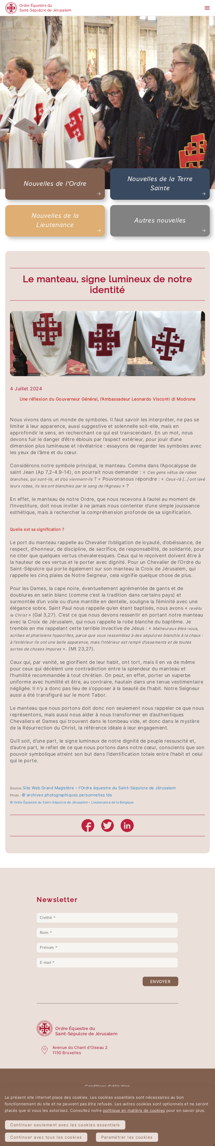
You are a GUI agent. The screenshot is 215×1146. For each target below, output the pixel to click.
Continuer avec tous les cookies (46, 1137)
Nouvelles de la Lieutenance (55, 220)
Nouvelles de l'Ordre (55, 184)
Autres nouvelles (160, 220)
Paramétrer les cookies (127, 1137)
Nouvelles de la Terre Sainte (160, 184)
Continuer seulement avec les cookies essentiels (65, 1124)
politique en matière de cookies (134, 1110)
